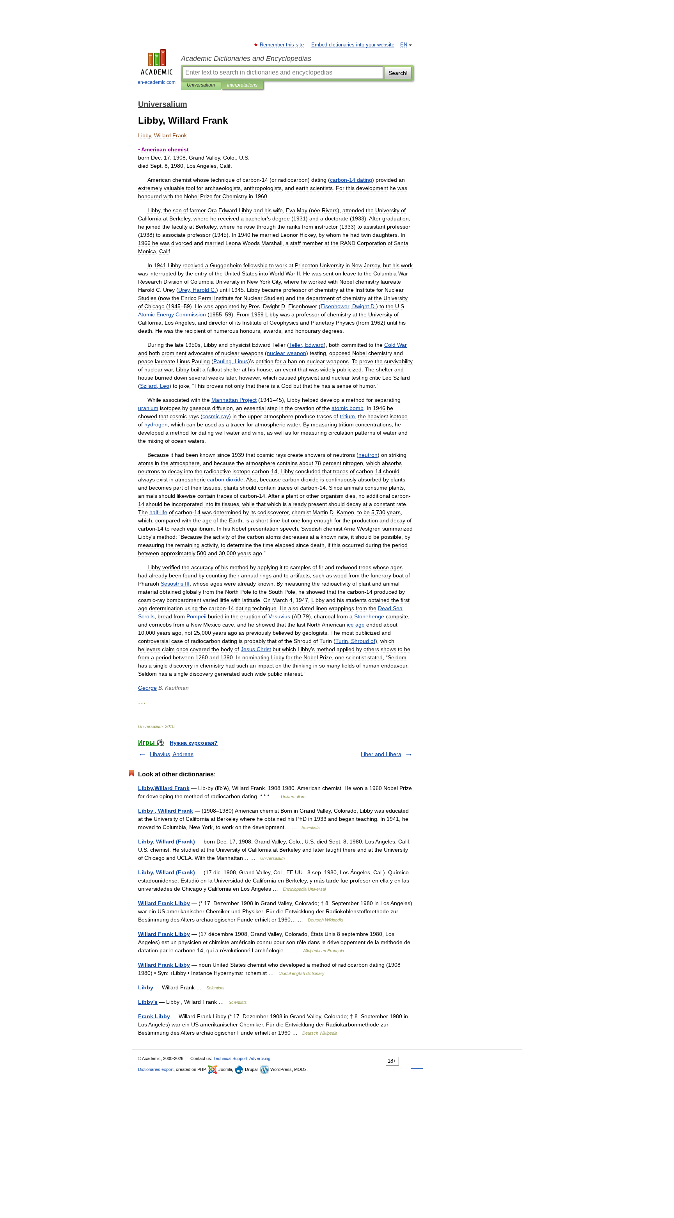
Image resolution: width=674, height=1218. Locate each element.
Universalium (201, 85)
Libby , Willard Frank (165, 811)
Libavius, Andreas (171, 754)
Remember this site (282, 45)
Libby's (148, 1002)
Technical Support (230, 1058)
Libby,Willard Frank (164, 788)
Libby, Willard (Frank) (166, 841)
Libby (145, 987)
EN (403, 45)
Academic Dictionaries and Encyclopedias (246, 58)
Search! (398, 73)
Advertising (259, 1058)
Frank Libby (154, 1016)
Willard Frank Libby (164, 903)
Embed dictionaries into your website (352, 45)
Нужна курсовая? (194, 743)
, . (197, 290)
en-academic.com (157, 82)
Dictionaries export (156, 1069)
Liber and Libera (381, 754)
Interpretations (242, 85)
